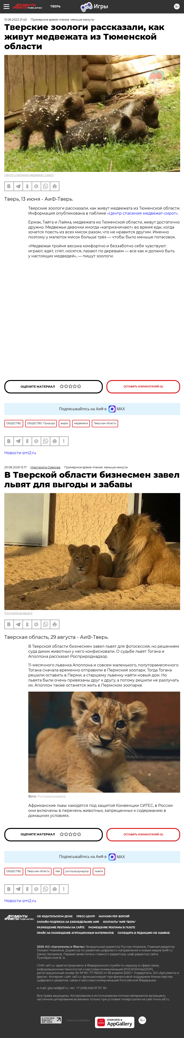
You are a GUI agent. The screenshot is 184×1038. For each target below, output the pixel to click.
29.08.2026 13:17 (15, 467)
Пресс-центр (85, 916)
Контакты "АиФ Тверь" (119, 921)
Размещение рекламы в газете (111, 927)
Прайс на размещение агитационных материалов (75, 933)
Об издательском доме (55, 916)
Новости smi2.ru (20, 453)
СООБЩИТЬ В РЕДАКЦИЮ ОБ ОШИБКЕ (144, 933)
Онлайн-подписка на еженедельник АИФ (68, 921)
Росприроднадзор (18, 613)
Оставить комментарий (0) (143, 386)
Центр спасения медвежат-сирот (29, 175)
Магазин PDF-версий (114, 916)
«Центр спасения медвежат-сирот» (142, 213)
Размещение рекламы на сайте (61, 927)
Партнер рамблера (78, 1020)
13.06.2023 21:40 (15, 19)
